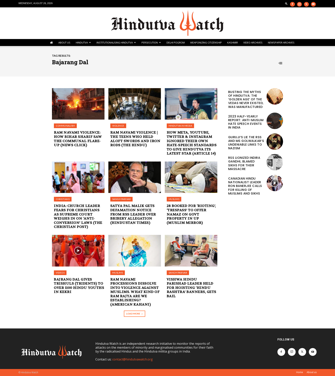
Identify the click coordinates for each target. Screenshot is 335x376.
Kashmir (232, 42)
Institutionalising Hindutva (115, 42)
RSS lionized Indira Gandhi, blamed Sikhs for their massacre (244, 163)
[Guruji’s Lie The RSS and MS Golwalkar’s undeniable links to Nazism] (275, 141)
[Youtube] (313, 4)
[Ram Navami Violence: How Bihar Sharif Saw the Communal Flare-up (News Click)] (78, 104)
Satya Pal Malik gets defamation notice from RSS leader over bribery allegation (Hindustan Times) (133, 214)
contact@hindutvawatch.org (132, 359)
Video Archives (252, 42)
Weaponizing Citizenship (206, 42)
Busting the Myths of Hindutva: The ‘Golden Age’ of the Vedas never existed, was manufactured (246, 99)
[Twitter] (306, 4)
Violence (118, 125)
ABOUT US (64, 42)
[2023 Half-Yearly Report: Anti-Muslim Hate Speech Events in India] (275, 121)
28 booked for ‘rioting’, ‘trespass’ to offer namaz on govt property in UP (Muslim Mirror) (191, 214)
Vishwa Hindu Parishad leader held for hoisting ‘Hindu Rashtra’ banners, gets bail (191, 287)
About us (312, 372)
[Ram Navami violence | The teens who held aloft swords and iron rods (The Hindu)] (134, 104)
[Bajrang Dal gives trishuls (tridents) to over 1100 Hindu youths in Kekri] (78, 251)
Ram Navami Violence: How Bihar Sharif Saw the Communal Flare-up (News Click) (78, 138)
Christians (63, 199)
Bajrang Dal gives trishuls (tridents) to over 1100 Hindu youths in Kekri (79, 285)
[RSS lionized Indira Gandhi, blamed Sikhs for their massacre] (275, 162)
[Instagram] (299, 4)
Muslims (174, 199)
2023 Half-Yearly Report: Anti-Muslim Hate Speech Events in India (246, 122)
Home (299, 372)
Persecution (150, 42)
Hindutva (82, 42)
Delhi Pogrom (176, 42)
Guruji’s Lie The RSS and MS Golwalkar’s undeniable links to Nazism (246, 143)
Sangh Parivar (121, 199)
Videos (60, 272)
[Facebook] (292, 4)
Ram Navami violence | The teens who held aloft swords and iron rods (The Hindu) (135, 138)
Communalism (65, 125)
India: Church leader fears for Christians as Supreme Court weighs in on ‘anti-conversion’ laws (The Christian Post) (78, 216)
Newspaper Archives (281, 42)
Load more (133, 313)
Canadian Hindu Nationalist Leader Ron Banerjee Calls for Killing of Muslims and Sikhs (245, 186)
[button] (286, 3)
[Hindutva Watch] (167, 23)
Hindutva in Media (180, 125)
